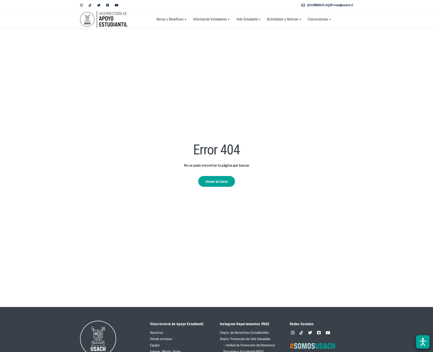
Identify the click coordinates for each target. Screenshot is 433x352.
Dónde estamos (161, 339)
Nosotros (156, 332)
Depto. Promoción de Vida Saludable (245, 339)
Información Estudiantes (210, 19)
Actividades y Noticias (282, 19)
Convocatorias (318, 19)
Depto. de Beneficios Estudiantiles (244, 332)
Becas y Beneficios (170, 19)
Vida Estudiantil (247, 19)
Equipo (155, 345)
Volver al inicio (216, 181)
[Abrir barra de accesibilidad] (423, 342)
